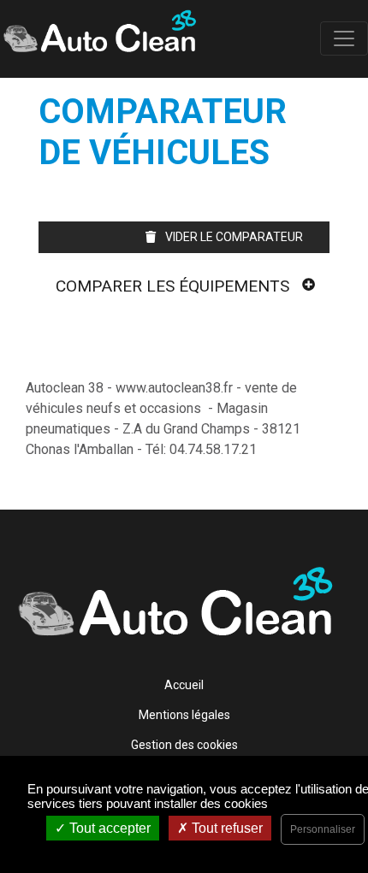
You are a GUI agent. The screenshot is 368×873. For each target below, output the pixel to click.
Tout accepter (108, 828)
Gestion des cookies (184, 745)
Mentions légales (184, 715)
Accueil (184, 685)
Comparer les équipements (172, 286)
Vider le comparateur (233, 237)
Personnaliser (322, 829)
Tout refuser (225, 828)
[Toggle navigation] (344, 38)
